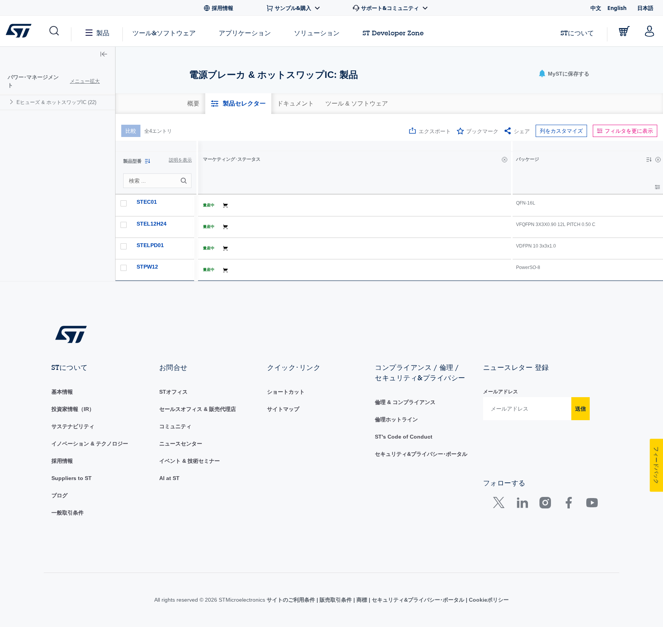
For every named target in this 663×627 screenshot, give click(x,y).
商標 (362, 600)
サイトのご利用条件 (292, 600)
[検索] (184, 181)
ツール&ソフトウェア (164, 33)
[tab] (193, 103)
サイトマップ (283, 409)
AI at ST (169, 478)
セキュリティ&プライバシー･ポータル (421, 454)
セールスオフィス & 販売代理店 (197, 409)
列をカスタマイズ (561, 131)
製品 (102, 33)
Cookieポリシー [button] (488, 600)
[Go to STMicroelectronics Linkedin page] (522, 504)
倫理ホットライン (396, 419)
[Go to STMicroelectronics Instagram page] (545, 504)
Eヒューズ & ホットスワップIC (56, 102)
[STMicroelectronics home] (20, 31)
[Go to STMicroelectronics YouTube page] (591, 504)
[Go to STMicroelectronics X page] (500, 504)
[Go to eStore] (624, 31)
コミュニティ (175, 426)
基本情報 (62, 392)
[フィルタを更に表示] (657, 187)
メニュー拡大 (85, 81)
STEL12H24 (152, 224)
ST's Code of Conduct (403, 437)
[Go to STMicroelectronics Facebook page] (568, 504)
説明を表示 (180, 160)
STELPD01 (150, 245)
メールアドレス (500, 391)
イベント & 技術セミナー (189, 461)
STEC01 (147, 202)
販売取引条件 (335, 600)
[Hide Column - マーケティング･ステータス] (504, 159)
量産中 (208, 205)
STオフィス (173, 392)
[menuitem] (57, 102)
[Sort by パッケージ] (648, 159)
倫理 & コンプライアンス (405, 402)
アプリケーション (245, 33)
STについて (577, 33)
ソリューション (317, 33)
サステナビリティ (72, 426)
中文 (595, 8)
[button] (53, 31)
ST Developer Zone (393, 33)
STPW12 (147, 267)
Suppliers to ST (71, 478)
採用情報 (62, 461)
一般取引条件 (67, 513)
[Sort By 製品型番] (147, 161)
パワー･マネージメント (33, 81)
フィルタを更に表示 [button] (629, 131)
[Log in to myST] (649, 31)
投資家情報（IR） (72, 409)
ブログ (59, 495)
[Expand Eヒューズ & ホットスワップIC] (12, 102)
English (617, 8)
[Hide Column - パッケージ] (658, 159)
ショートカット (286, 392)
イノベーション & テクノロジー (89, 444)
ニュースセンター (180, 444)
